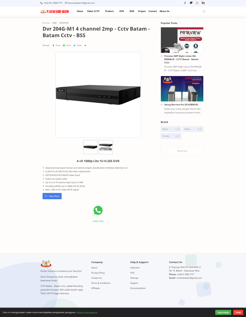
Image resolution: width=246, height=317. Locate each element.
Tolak (238, 312)
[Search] (204, 11)
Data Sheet (54, 196)
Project (142, 11)
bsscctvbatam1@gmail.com (81, 3)
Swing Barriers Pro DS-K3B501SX (181, 104)
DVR (121, 11)
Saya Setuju (223, 312)
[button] (185, 3)
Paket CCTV (93, 11)
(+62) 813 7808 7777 (53, 3)
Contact (152, 11)
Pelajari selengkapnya (86, 312)
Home (80, 11)
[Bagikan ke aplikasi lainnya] (85, 45)
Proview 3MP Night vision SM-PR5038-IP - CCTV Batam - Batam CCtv (181, 59)
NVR (132, 11)
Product (109, 11)
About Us (164, 11)
